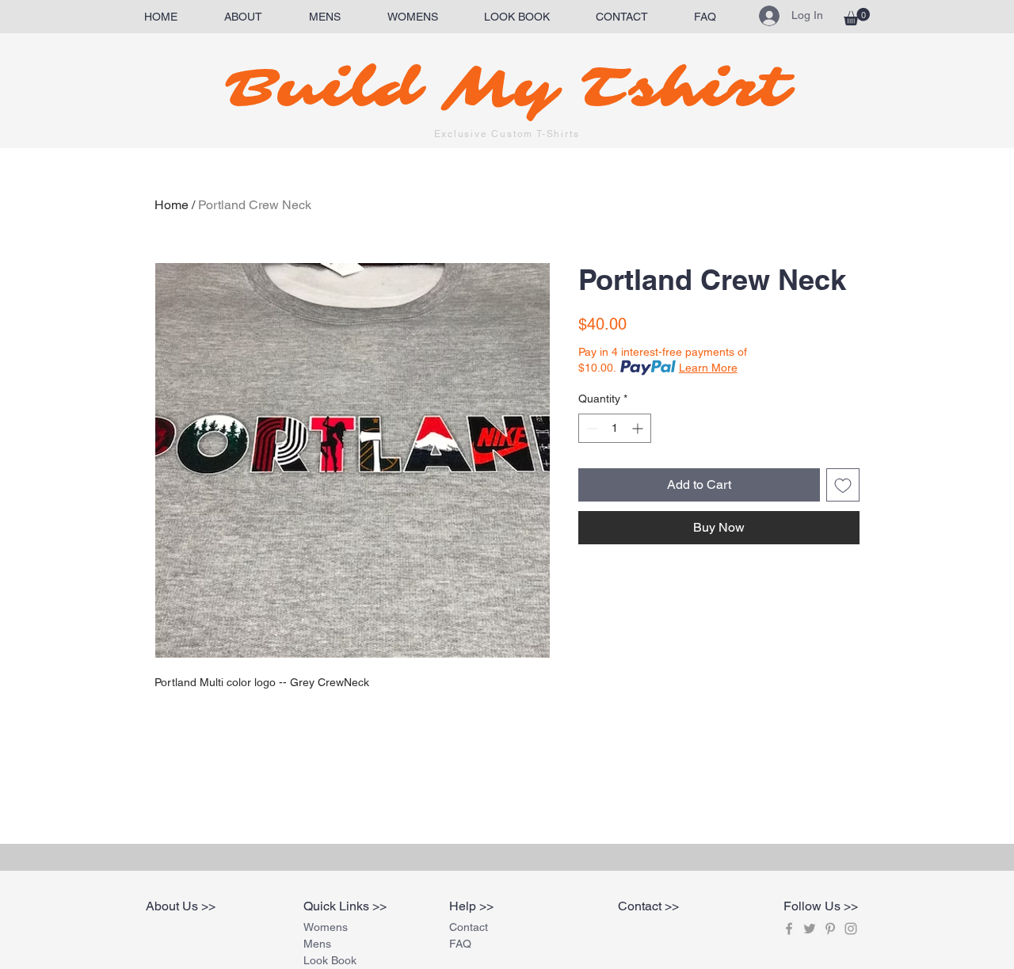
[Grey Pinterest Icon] (830, 929)
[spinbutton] (614, 428)
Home (171, 204)
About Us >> (180, 906)
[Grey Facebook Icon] (789, 929)
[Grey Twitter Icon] (810, 929)
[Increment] (639, 428)
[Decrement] (590, 428)
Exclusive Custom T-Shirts (507, 133)
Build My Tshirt (507, 88)
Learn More (708, 367)
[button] (857, 16)
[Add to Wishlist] (843, 485)
